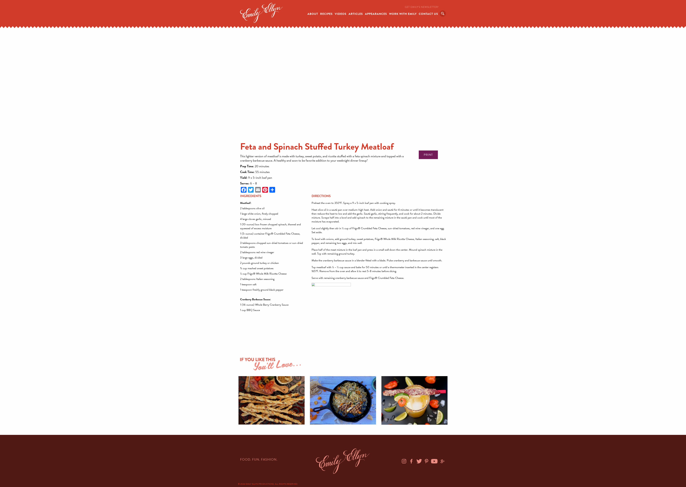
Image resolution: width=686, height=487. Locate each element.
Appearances (376, 14)
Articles (356, 14)
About (312, 14)
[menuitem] (313, 13)
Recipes (326, 14)
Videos (340, 14)
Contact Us (428, 14)
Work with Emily (403, 14)
